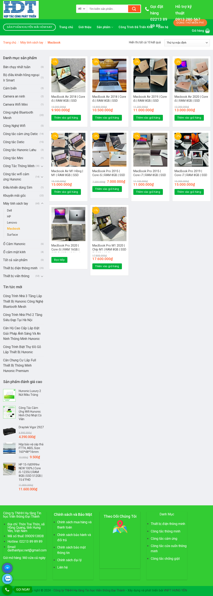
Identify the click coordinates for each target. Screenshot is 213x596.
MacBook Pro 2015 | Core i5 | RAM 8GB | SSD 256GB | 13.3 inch (108, 175)
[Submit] (134, 9)
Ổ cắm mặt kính (14, 252)
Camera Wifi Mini (15, 104)
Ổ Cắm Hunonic (14, 244)
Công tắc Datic (13, 142)
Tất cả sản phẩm (15, 260)
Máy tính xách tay (31, 42)
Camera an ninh (14, 96)
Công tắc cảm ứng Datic (20, 134)
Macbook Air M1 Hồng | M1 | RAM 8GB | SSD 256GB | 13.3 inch (67, 175)
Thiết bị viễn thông (16, 276)
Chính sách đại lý (69, 560)
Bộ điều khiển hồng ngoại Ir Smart (21, 77)
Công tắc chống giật (165, 559)
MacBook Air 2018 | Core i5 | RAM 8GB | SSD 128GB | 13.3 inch (68, 100)
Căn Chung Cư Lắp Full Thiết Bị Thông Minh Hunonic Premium (19, 365)
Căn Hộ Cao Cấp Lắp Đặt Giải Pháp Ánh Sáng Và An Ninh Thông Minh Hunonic (22, 333)
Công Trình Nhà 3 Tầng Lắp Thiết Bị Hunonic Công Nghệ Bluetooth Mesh (23, 301)
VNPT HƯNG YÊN (175, 590)
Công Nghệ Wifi (14, 126)
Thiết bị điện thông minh (20, 268)
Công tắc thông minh (165, 531)
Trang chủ (66, 27)
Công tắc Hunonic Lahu (19, 150)
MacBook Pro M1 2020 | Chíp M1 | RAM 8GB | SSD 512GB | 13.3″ (109, 249)
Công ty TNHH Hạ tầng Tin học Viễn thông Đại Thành (89, 590)
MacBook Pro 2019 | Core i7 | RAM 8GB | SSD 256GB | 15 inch (191, 175)
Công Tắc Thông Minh (19, 166)
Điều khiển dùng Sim (17, 187)
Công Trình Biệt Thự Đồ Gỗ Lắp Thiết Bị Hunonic (22, 349)
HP (9, 216)
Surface (12, 235)
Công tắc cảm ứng (164, 539)
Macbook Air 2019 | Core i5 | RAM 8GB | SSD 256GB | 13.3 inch (150, 100)
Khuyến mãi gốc (14, 196)
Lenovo (12, 222)
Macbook (13, 228)
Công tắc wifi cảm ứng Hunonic (16, 177)
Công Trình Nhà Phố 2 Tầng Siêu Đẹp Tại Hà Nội (22, 317)
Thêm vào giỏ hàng (66, 117)
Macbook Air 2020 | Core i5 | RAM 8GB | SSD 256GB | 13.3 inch (191, 100)
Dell (9, 210)
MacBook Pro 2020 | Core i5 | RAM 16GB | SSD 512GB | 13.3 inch (66, 249)
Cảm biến (10, 88)
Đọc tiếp (59, 259)
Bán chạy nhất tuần (16, 67)
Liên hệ (62, 567)
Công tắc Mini (13, 158)
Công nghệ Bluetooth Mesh (18, 115)
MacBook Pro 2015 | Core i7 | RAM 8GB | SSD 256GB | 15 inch (149, 175)
